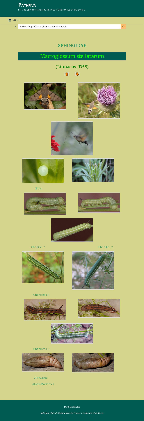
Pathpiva (27, 4)
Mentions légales (72, 407)
